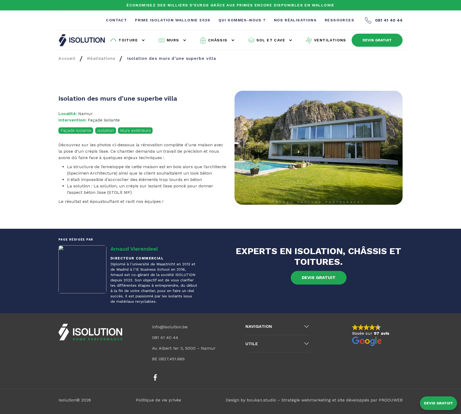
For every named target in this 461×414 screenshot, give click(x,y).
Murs (173, 40)
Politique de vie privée (158, 400)
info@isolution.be (170, 326)
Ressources (339, 20)
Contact (116, 20)
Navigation (258, 326)
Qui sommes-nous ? (242, 20)
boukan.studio (261, 400)
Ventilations (330, 40)
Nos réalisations (295, 20)
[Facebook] (155, 377)
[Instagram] (169, 377)
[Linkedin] (184, 377)
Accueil (66, 58)
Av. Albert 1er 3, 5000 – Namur (184, 348)
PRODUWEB (391, 400)
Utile (251, 343)
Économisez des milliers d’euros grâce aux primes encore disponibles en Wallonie (230, 5)
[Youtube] (198, 377)
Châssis (218, 40)
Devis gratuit (438, 403)
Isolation (105, 130)
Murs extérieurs (135, 130)
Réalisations (101, 58)
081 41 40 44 (389, 20)
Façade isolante (76, 130)
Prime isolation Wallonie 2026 (172, 20)
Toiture (128, 40)
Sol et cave (270, 40)
